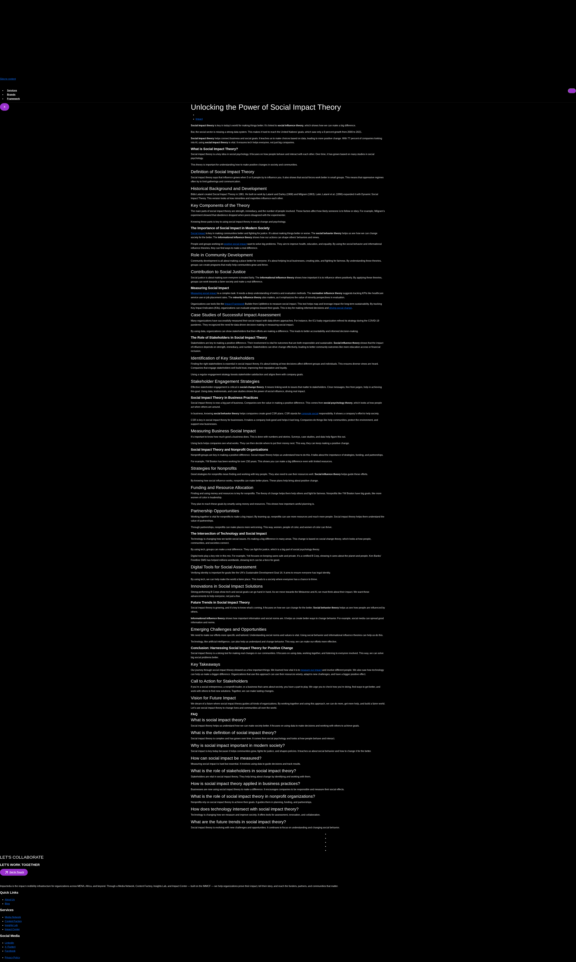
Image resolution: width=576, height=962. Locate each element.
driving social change (340, 308)
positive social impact (235, 244)
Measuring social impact (204, 293)
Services (12, 90)
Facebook (10, 951)
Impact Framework (234, 304)
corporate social (309, 413)
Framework (13, 98)
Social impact (198, 233)
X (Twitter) (10, 947)
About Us (10, 899)
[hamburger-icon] (572, 90)
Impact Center (12, 929)
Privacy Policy (12, 957)
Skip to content (8, 79)
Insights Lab (11, 925)
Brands (11, 94)
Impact (199, 119)
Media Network (13, 917)
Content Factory (13, 921)
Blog (7, 903)
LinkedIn (9, 943)
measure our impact (311, 670)
